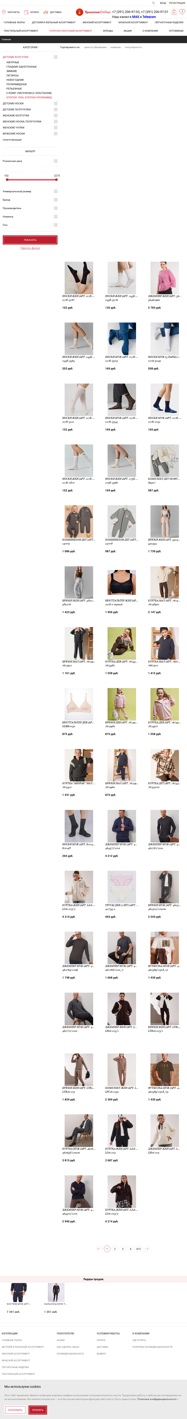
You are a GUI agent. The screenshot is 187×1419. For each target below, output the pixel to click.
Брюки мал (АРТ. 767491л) (79, 661)
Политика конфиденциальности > (157, 1399)
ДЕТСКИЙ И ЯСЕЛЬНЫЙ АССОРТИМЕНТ (54, 22)
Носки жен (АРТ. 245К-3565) (80, 356)
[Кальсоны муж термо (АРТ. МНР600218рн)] (56, 1286)
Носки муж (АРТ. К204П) (79, 844)
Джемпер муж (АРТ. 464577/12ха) (127, 844)
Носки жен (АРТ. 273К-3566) (123, 478)
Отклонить (15, 1410)
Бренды (108, 30)
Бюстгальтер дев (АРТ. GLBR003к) (85, 722)
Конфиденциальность (70, 1353)
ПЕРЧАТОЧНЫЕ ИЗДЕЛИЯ (169, 22)
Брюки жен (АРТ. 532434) (165, 539)
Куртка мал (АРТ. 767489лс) (167, 600)
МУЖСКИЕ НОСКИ (14, 133)
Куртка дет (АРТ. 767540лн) (166, 783)
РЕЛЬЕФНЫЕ (14, 88)
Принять (37, 1410)
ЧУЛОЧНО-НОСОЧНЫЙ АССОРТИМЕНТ (70, 30)
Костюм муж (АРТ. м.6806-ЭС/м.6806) (29, 1304)
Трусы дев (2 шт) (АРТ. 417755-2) (126, 905)
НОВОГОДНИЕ (15, 79)
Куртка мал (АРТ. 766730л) (166, 661)
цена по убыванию (95, 47)
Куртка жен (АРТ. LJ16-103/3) (124, 1209)
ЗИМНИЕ (11, 71)
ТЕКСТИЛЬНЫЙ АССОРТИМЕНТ (21, 30)
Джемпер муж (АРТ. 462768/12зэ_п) (129, 966)
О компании (150, 30)
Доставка (102, 1347)
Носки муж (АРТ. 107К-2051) (166, 417)
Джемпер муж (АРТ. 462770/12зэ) (84, 1027)
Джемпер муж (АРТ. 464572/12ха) (84, 1209)
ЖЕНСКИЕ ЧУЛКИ (13, 127)
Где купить (139, 1340)
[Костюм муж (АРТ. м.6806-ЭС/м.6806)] (18, 1286)
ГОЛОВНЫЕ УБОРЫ (14, 22)
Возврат (101, 1353)
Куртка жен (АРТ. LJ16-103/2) (81, 905)
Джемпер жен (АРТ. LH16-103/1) (126, 1027)
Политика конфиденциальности (152, 1347)
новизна (116, 47)
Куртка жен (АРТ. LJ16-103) (123, 1148)
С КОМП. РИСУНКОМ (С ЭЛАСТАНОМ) (29, 93)
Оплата (101, 1340)
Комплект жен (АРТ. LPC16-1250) (127, 1087)
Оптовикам (176, 30)
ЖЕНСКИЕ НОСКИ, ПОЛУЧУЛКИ (22, 121)
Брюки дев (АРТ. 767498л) (122, 722)
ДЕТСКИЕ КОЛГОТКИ (15, 57)
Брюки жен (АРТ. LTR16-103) (81, 1087)
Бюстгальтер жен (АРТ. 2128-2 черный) (132, 600)
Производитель (12, 208)
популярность (133, 47)
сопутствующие (12, 139)
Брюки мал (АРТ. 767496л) (123, 783)
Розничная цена (12, 161)
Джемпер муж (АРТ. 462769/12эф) (85, 966)
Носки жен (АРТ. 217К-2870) (80, 478)
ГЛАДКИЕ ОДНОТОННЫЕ (21, 66)
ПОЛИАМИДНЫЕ (16, 84)
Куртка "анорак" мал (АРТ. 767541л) (86, 783)
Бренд (6, 199)
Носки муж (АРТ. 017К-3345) (124, 417)
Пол (5, 224)
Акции (128, 30)
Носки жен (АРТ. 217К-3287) (80, 296)
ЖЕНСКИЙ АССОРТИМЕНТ (97, 22)
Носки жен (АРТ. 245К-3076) (124, 296)
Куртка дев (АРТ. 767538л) (122, 661)
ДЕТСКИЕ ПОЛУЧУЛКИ (17, 109)
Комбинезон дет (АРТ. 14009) (82, 539)
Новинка (8, 216)
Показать (30, 240)
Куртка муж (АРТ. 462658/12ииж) (84, 1148)
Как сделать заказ (68, 1347)
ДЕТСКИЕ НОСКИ (13, 103)
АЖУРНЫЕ (12, 62)
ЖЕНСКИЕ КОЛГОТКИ (16, 115)
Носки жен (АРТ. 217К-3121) (80, 417)
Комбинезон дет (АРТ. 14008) (125, 539)
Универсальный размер (17, 191)
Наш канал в (125, 17)
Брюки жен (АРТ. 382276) (79, 600)
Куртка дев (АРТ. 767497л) (165, 722)
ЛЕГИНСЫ (12, 75)
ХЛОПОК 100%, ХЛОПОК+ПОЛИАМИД (29, 97)
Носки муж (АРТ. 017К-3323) (124, 356)
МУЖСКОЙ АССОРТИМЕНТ (133, 22)
